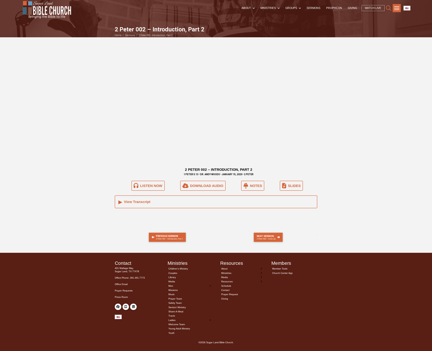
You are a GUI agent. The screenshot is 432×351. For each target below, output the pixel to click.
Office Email (121, 284)
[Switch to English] (407, 8)
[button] (389, 8)
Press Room (121, 297)
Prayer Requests (124, 290)
